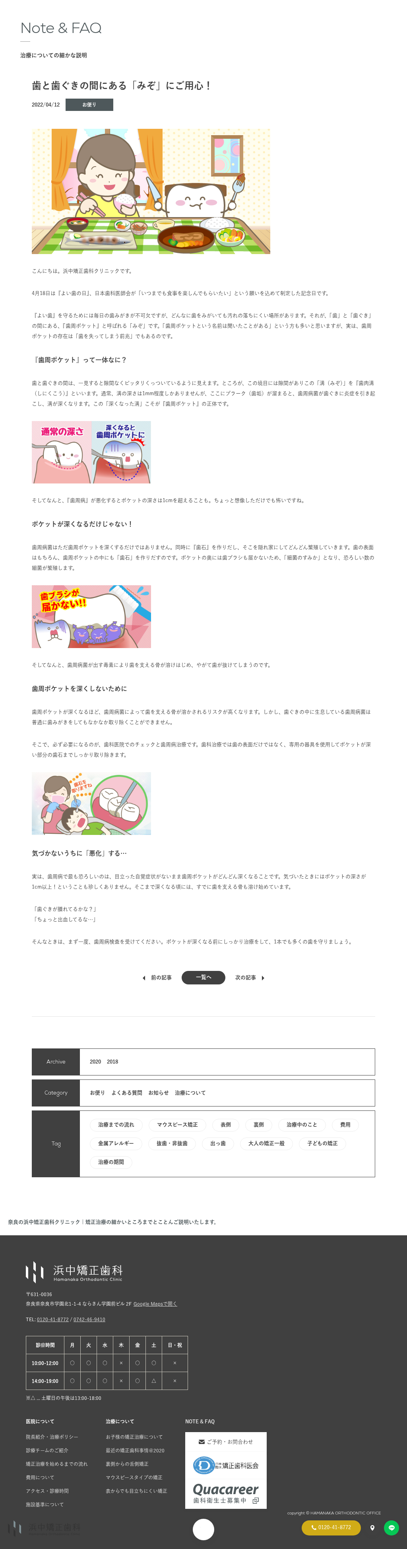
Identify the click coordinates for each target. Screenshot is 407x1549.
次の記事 (245, 977)
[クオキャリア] (226, 1493)
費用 (345, 1124)
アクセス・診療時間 (47, 1491)
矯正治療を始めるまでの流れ (57, 1464)
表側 (226, 1124)
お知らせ (158, 1092)
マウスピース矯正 (177, 1124)
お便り (89, 104)
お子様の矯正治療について (134, 1436)
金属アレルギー (116, 1143)
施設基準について (45, 1504)
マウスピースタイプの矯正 (134, 1477)
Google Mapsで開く (155, 1303)
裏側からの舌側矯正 (127, 1464)
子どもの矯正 (322, 1143)
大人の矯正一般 (266, 1143)
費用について (40, 1477)
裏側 (259, 1124)
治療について (190, 1092)
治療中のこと (302, 1124)
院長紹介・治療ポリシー (52, 1436)
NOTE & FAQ (200, 1421)
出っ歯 (218, 1143)
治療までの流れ (116, 1124)
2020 (95, 1061)
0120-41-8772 (53, 1319)
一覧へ (203, 977)
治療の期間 (111, 1162)
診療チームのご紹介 (47, 1450)
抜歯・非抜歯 (172, 1143)
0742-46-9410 (89, 1319)
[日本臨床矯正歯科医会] (226, 1465)
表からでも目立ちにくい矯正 (136, 1491)
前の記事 (161, 977)
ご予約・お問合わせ (230, 1441)
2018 (112, 1061)
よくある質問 (126, 1092)
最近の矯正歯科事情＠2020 (135, 1450)
